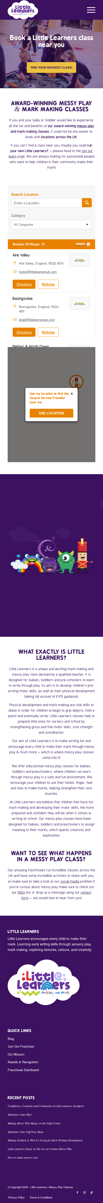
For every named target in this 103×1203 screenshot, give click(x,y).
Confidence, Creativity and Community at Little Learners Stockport (46, 1106)
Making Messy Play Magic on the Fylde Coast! (34, 1123)
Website (48, 284)
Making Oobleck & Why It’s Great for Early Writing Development (45, 1140)
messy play (85, 126)
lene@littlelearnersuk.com (37, 319)
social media (70, 881)
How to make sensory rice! (23, 1157)
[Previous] (4, 54)
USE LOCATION (51, 413)
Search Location (25, 194)
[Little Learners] (43, 9)
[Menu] (88, 9)
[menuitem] (88, 9)
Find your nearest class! (51, 67)
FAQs (21, 892)
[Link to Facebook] (77, 1192)
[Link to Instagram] (84, 1192)
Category (18, 215)
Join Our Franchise (21, 1046)
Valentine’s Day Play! (20, 1114)
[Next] (99, 54)
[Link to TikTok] (91, 1192)
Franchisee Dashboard (23, 1069)
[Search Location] (87, 202)
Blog (11, 1038)
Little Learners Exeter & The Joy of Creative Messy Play (40, 1149)
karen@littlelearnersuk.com (38, 271)
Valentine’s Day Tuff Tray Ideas (25, 1132)
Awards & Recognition (23, 1062)
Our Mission (16, 1054)
